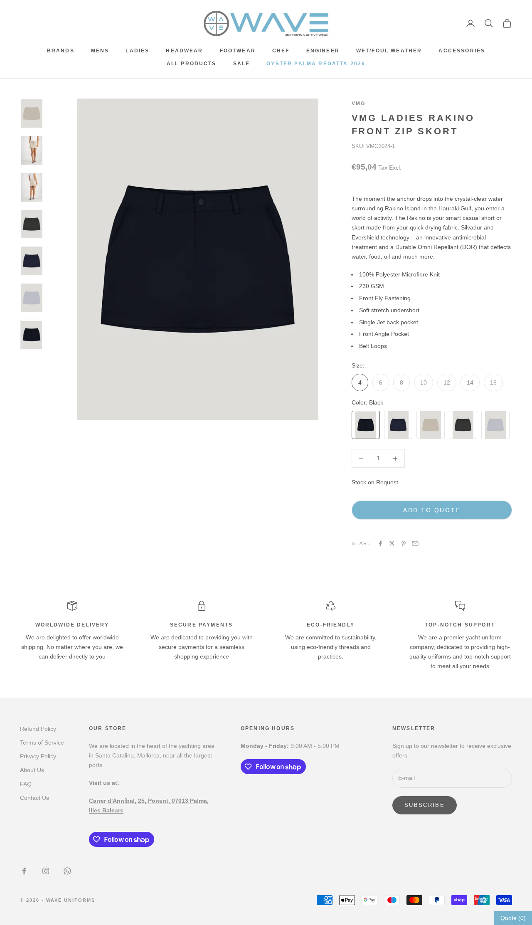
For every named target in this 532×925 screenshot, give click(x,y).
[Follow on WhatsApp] (67, 871)
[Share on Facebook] (380, 543)
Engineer (323, 51)
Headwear (184, 51)
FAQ (26, 784)
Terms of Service (42, 742)
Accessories (461, 51)
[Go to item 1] (31, 114)
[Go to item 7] (31, 335)
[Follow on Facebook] (24, 871)
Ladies (137, 51)
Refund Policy (38, 728)
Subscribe (424, 805)
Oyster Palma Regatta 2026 (315, 64)
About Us (32, 770)
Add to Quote (431, 510)
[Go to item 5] (31, 261)
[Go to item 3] (31, 187)
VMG (358, 103)
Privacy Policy (38, 756)
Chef (281, 51)
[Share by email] (415, 543)
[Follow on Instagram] (46, 871)
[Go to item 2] (31, 150)
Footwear (238, 51)
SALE (241, 64)
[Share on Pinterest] (403, 543)
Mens (100, 51)
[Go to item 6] (31, 298)
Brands (60, 51)
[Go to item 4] (31, 224)
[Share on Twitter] (392, 543)
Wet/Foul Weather (389, 51)
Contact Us (34, 797)
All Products (192, 64)
